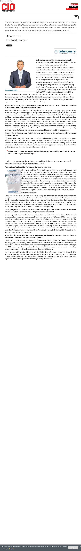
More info (11, 549)
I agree (73, 548)
